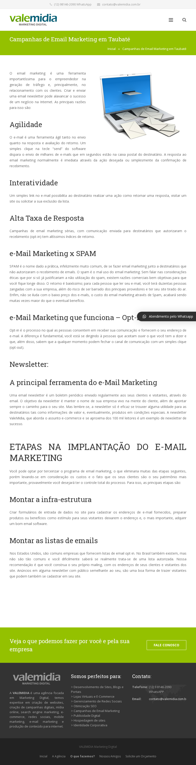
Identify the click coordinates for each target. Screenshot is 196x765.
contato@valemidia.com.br (121, 4)
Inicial (112, 49)
